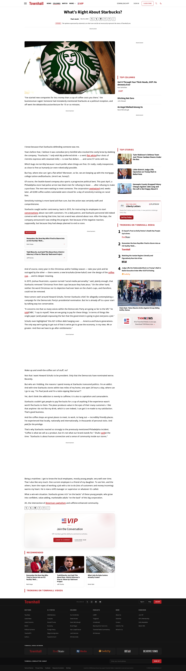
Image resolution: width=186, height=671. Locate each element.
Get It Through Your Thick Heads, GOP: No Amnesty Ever (137, 83)
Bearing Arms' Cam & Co (100, 626)
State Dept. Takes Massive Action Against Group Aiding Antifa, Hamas (139, 309)
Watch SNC (142, 626)
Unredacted (96, 622)
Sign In (142, 602)
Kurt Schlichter (74, 615)
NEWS (49, 3)
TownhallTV (28, 633)
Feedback (47, 668)
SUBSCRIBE (147, 3)
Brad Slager (73, 626)
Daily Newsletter (143, 622)
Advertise (118, 619)
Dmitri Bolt (91, 584)
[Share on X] (92, 19)
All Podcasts (96, 633)
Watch (26, 626)
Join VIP (157, 602)
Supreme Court (51, 637)
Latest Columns (29, 622)
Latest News (28, 619)
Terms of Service (29, 668)
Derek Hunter (74, 619)
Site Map (68, 668)
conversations (31, 213)
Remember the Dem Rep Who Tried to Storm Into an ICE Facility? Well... (37, 577)
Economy (50, 626)
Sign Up (157, 661)
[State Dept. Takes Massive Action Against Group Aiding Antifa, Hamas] (139, 293)
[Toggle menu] (25, 3)
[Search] (156, 3)
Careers (118, 622)
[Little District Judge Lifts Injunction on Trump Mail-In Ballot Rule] (125, 174)
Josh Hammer (74, 633)
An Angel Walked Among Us (130, 107)
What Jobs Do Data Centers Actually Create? (98, 576)
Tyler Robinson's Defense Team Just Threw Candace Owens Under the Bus (147, 157)
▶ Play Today (127, 217)
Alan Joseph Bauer (75, 630)
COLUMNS (56, 3)
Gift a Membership (144, 619)
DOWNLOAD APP (123, 3)
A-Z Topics (51, 610)
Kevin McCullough (75, 622)
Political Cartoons (30, 630)
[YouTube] (100, 602)
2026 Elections (51, 615)
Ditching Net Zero (126, 98)
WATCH (64, 3)
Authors (27, 637)
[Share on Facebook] (100, 19)
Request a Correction (58, 668)
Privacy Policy (39, 668)
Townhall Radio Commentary (101, 630)
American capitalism (56, 503)
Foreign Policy (51, 630)
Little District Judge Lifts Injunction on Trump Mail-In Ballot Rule (144, 172)
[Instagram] (91, 602)
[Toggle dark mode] (161, 3)
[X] (87, 602)
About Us (118, 615)
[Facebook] (96, 602)
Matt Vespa (29, 584)
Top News (27, 615)
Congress (50, 619)
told (26, 312)
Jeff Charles (60, 584)
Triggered (96, 619)
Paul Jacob (75, 19)
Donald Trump (51, 622)
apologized (94, 188)
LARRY (95, 615)
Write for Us (119, 630)
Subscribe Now (80, 540)
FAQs (149, 602)
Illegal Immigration (52, 633)
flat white (91, 155)
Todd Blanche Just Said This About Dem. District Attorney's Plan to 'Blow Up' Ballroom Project (68, 578)
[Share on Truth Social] (96, 19)
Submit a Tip (119, 626)
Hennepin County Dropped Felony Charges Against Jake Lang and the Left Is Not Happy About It (147, 186)
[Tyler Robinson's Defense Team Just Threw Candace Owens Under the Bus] (125, 159)
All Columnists (74, 637)
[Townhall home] (32, 601)
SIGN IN (136, 3)
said (103, 433)
